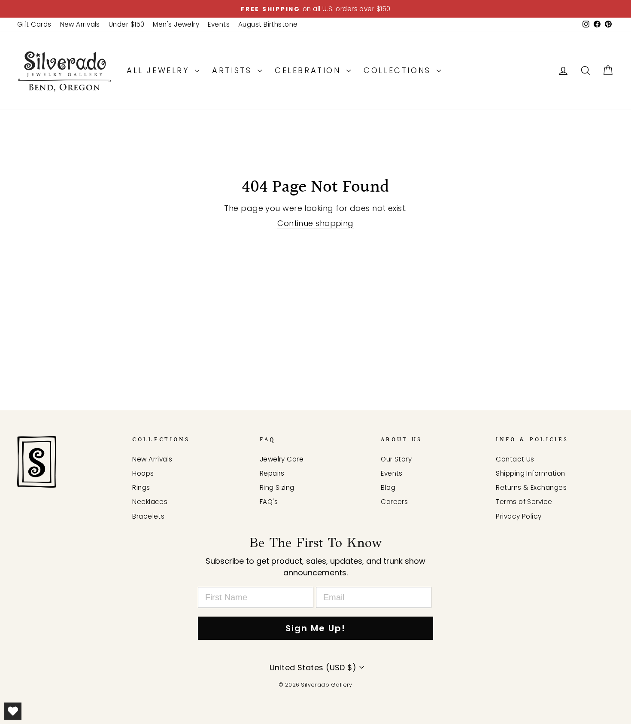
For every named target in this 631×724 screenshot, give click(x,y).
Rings (141, 487)
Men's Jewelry (176, 24)
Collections (399, 70)
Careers (394, 501)
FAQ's (269, 501)
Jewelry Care (281, 459)
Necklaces (149, 501)
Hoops (143, 473)
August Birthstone (268, 24)
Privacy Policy (518, 516)
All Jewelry (160, 70)
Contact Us (515, 459)
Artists (233, 70)
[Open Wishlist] (12, 711)
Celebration (309, 70)
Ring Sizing (277, 487)
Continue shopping (315, 223)
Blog (388, 487)
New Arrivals (80, 24)
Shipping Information (530, 473)
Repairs (272, 473)
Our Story (396, 459)
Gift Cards (34, 24)
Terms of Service (524, 501)
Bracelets (148, 516)
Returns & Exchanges (531, 487)
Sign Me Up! (315, 628)
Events (219, 24)
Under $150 (127, 24)
